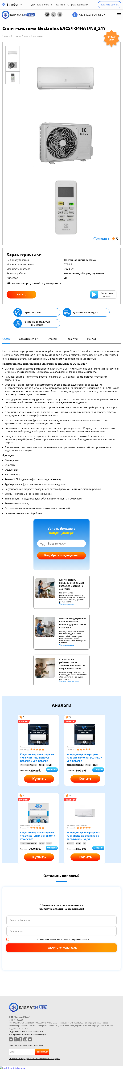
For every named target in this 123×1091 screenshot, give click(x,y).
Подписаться (42, 1052)
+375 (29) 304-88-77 (92, 15)
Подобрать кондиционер (61, 555)
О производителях (77, 4)
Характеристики (28, 338)
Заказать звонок (110, 4)
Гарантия (59, 4)
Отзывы (52, 338)
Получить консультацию (61, 947)
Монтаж (91, 338)
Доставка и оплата (41, 4)
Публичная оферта (50, 1058)
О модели (52, 769)
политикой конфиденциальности (75, 939)
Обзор (6, 338)
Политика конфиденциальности (25, 1058)
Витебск (12, 4)
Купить (21, 294)
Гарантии (72, 338)
